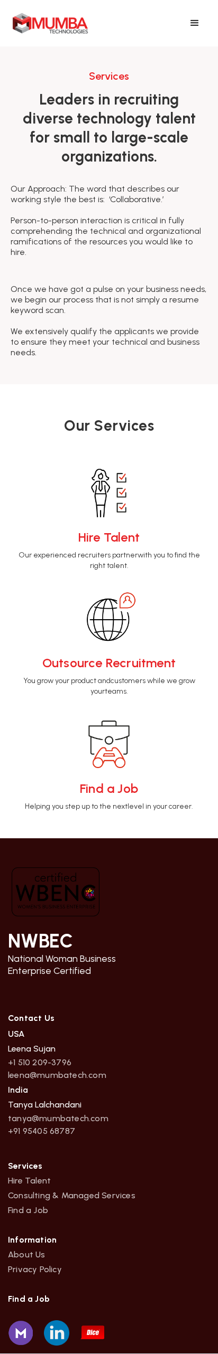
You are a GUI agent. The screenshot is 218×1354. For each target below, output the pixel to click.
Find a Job (28, 1210)
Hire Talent (29, 1181)
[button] (194, 23)
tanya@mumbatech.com (58, 1118)
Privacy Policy (35, 1269)
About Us (27, 1255)
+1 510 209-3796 (39, 1062)
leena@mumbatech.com (57, 1075)
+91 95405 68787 (41, 1131)
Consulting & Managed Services (71, 1195)
